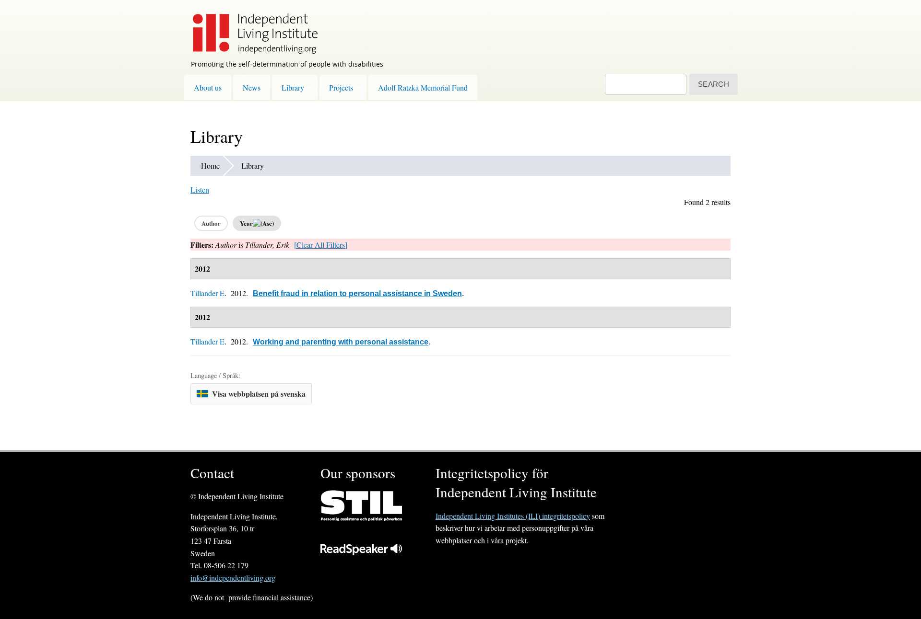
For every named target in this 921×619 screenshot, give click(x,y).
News (251, 87)
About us (208, 87)
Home (210, 165)
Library (293, 87)
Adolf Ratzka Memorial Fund (423, 87)
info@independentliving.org (232, 578)
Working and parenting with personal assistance (340, 342)
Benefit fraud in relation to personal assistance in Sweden (357, 293)
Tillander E (207, 293)
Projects (341, 87)
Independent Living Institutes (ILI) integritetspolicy (513, 516)
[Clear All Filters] (320, 245)
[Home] (250, 27)
